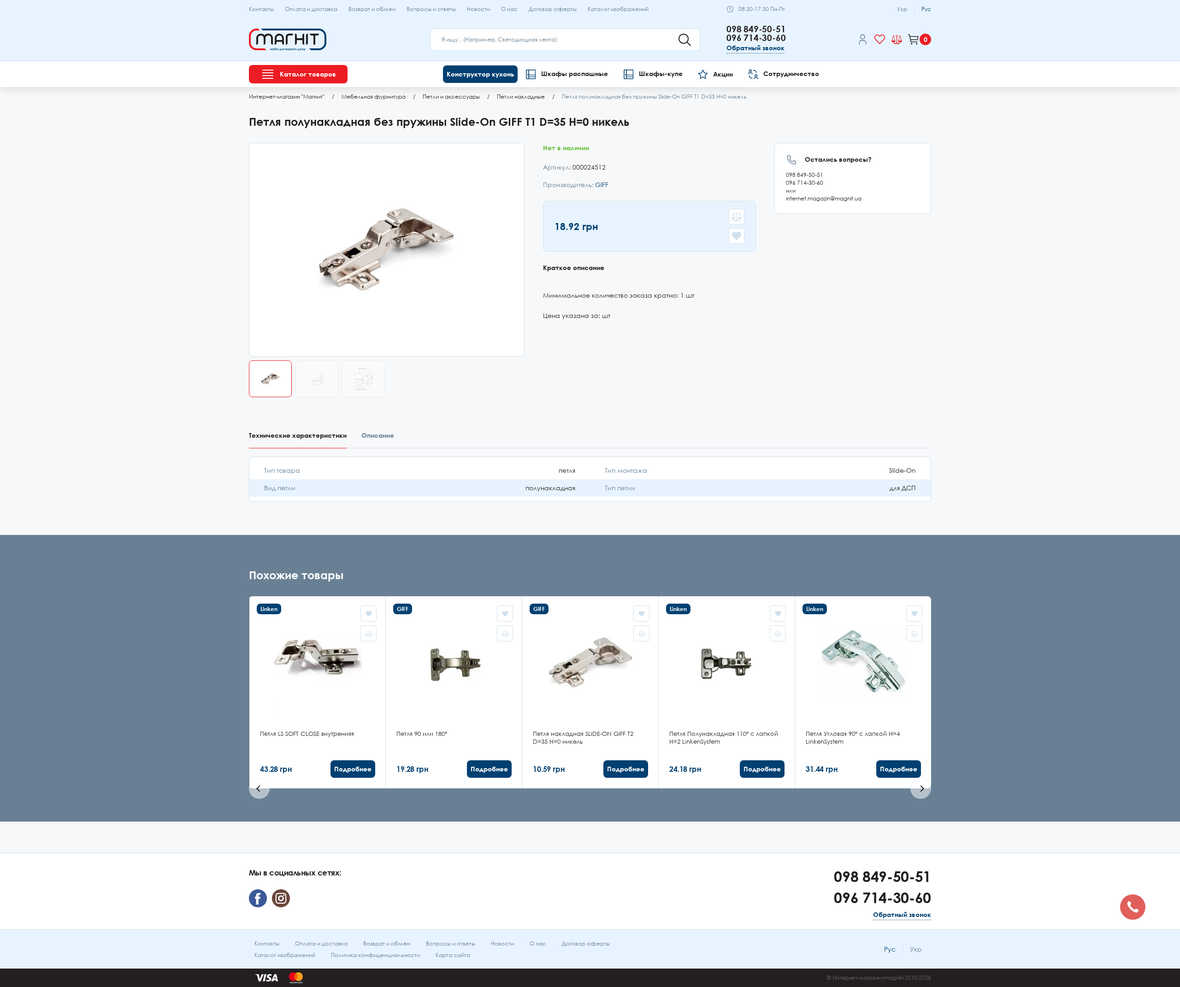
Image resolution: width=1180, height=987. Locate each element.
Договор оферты (553, 9)
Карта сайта (453, 955)
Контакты (261, 9)
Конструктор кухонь (480, 74)
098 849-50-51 (756, 28)
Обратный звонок (755, 48)
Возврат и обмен (371, 9)
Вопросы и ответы (431, 9)
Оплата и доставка (311, 9)
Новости (478, 9)
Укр (902, 9)
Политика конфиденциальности (375, 955)
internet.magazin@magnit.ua (823, 198)
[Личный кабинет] (862, 41)
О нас (509, 9)
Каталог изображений (618, 9)
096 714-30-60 (756, 37)
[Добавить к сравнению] (736, 216)
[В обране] (736, 236)
